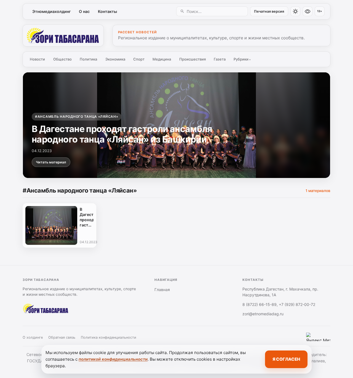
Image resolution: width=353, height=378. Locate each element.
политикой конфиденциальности (113, 359)
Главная (162, 289)
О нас (84, 11)
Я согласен (286, 359)
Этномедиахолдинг (51, 11)
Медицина (162, 59)
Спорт (139, 59)
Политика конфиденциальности (108, 337)
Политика (88, 59)
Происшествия (192, 59)
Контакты (107, 11)
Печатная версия (269, 11)
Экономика (115, 59)
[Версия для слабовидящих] (307, 11)
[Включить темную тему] (295, 11)
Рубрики (242, 59)
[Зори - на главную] (63, 35)
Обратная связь (61, 337)
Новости (37, 59)
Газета (220, 59)
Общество (62, 59)
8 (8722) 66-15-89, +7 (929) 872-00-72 (278, 304)
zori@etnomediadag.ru (263, 313)
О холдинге (33, 337)
